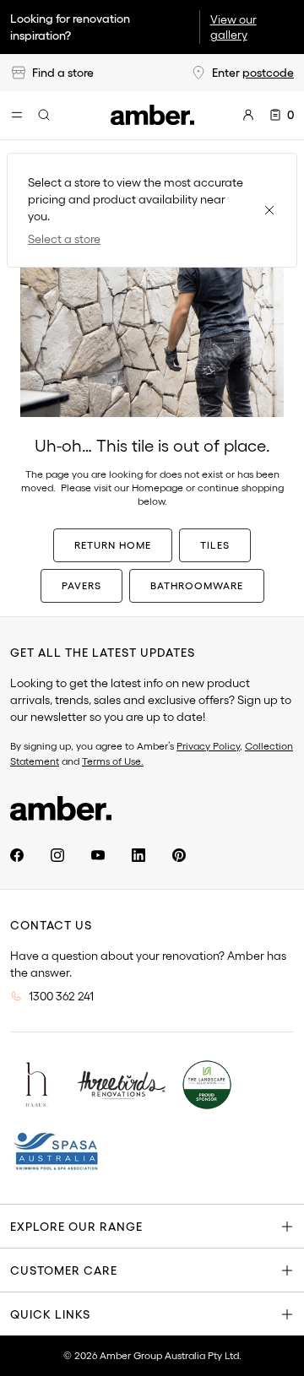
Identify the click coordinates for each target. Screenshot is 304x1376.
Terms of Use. (113, 761)
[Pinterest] (179, 855)
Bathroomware (196, 585)
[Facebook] (17, 855)
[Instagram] (57, 855)
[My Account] (248, 115)
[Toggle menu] (17, 115)
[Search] (44, 115)
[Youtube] (98, 855)
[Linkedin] (138, 855)
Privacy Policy (208, 745)
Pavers (81, 585)
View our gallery (233, 27)
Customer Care (63, 1270)
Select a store (64, 239)
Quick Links (50, 1314)
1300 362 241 (61, 996)
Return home (112, 544)
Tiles (215, 544)
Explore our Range (76, 1226)
